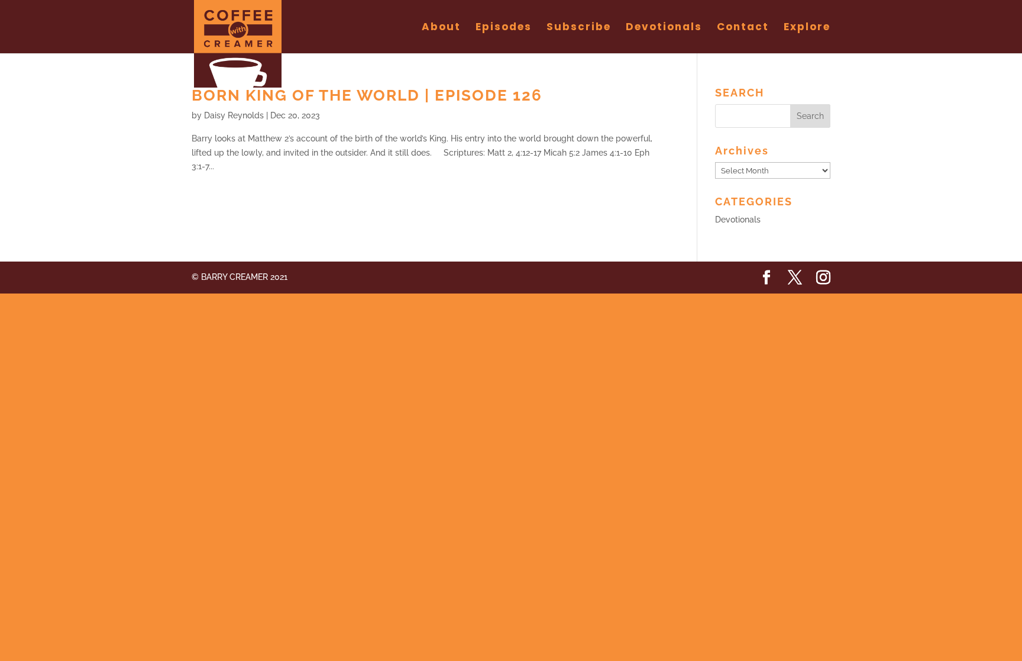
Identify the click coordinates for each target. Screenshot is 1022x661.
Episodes (504, 28)
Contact (743, 28)
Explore (807, 28)
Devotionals (664, 28)
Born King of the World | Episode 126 (367, 95)
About (441, 28)
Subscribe (578, 28)
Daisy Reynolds (234, 115)
